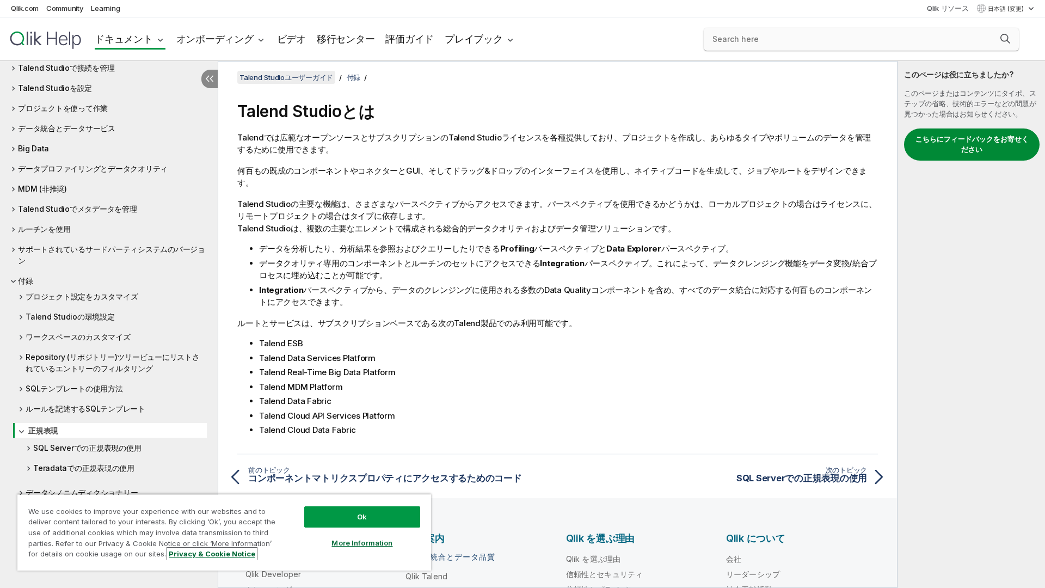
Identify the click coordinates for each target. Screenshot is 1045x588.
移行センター (346, 39)
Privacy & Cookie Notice (212, 553)
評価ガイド (409, 39)
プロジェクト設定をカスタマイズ (82, 296)
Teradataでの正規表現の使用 (83, 468)
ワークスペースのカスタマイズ (78, 336)
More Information (361, 542)
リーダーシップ (753, 574)
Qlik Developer (273, 574)
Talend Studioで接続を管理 (66, 67)
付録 (25, 280)
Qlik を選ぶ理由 (593, 559)
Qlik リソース (948, 8)
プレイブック (474, 39)
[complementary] (971, 324)
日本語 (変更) (1006, 9)
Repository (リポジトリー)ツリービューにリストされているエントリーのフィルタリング (113, 362)
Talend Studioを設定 (55, 88)
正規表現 (43, 430)
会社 (733, 559)
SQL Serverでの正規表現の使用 (87, 447)
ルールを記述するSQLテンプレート (85, 408)
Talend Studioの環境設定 (70, 316)
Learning (105, 8)
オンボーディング (215, 39)
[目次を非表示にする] (209, 79)
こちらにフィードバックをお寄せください (972, 144)
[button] (1005, 38)
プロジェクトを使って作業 (63, 108)
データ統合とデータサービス (66, 128)
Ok (362, 516)
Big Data (33, 148)
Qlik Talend (426, 576)
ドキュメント (124, 39)
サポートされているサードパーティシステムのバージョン (111, 254)
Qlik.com (25, 8)
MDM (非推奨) (42, 188)
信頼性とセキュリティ (604, 574)
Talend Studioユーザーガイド (286, 77)
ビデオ (291, 39)
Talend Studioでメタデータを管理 (77, 208)
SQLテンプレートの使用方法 (74, 388)
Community (65, 8)
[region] (224, 532)
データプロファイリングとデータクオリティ (93, 168)
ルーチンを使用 (44, 229)
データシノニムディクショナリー (82, 492)
